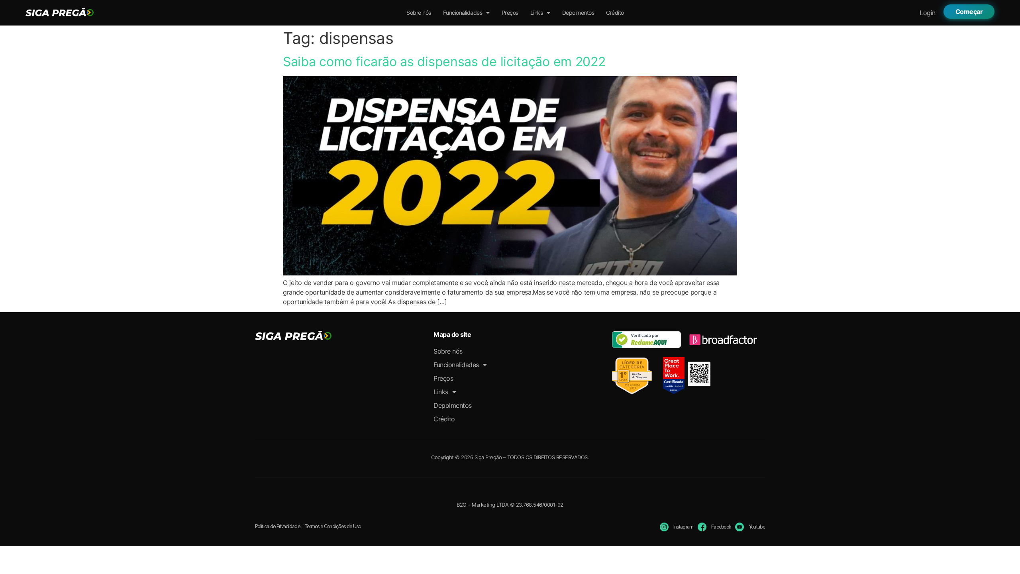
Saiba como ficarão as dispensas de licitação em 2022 (444, 61)
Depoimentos (578, 12)
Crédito (615, 12)
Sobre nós (418, 12)
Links (536, 12)
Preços (510, 12)
